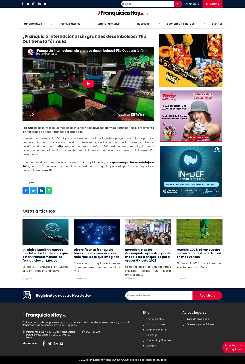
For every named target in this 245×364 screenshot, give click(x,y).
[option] (190, 61)
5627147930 (93, 332)
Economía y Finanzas (180, 24)
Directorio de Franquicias (233, 347)
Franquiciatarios (69, 24)
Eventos (217, 24)
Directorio (212, 4)
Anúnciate (192, 4)
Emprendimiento (109, 24)
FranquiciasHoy (93, 162)
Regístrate (207, 295)
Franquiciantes (32, 24)
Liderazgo (143, 24)
